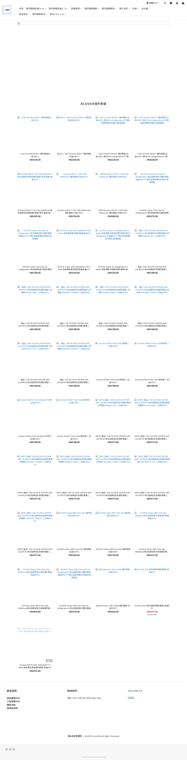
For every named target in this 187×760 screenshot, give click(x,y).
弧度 (135, 8)
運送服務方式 (13, 698)
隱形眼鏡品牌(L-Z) (58, 8)
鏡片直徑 (123, 8)
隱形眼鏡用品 (38, 14)
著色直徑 (23, 14)
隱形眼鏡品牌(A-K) (35, 8)
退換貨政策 (12, 708)
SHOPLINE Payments (98, 757)
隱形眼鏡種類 (90, 8)
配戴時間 (75, 8)
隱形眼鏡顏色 (108, 8)
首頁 (21, 8)
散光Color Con (57, 14)
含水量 (145, 8)
